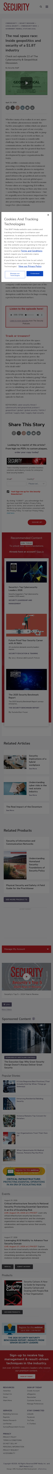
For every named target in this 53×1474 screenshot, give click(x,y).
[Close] (48, 215)
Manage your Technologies (15, 274)
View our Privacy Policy (30, 266)
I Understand (34, 274)
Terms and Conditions (31, 251)
